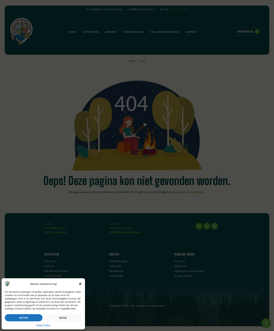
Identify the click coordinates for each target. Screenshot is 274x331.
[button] (80, 283)
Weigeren (63, 317)
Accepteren (23, 317)
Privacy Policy (43, 325)
